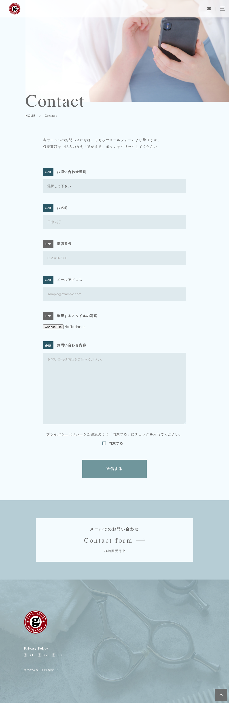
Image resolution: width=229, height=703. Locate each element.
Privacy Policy (36, 648)
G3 (58, 655)
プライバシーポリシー (64, 434)
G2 (44, 655)
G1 (30, 655)
